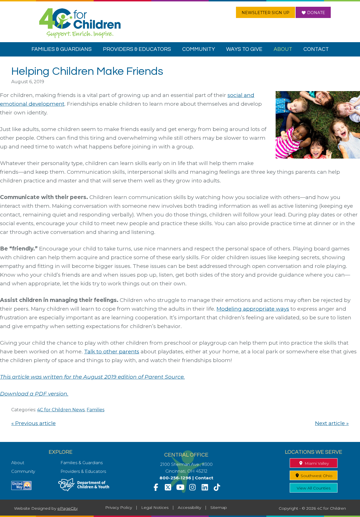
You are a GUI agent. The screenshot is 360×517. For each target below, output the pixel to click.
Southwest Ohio (316, 475)
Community (23, 471)
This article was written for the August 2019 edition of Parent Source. (92, 377)
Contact (204, 477)
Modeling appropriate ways (253, 309)
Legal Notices (154, 507)
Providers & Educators (83, 471)
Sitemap (218, 507)
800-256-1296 (175, 477)
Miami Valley (316, 463)
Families (95, 409)
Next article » (332, 423)
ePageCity (67, 508)
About (17, 462)
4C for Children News (61, 409)
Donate (315, 12)
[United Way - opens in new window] (21, 488)
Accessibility (189, 507)
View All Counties (313, 488)
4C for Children (80, 23)
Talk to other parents (111, 351)
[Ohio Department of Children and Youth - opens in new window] (83, 489)
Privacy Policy (118, 507)
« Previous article (33, 423)
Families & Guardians (81, 462)
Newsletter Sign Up (265, 12)
